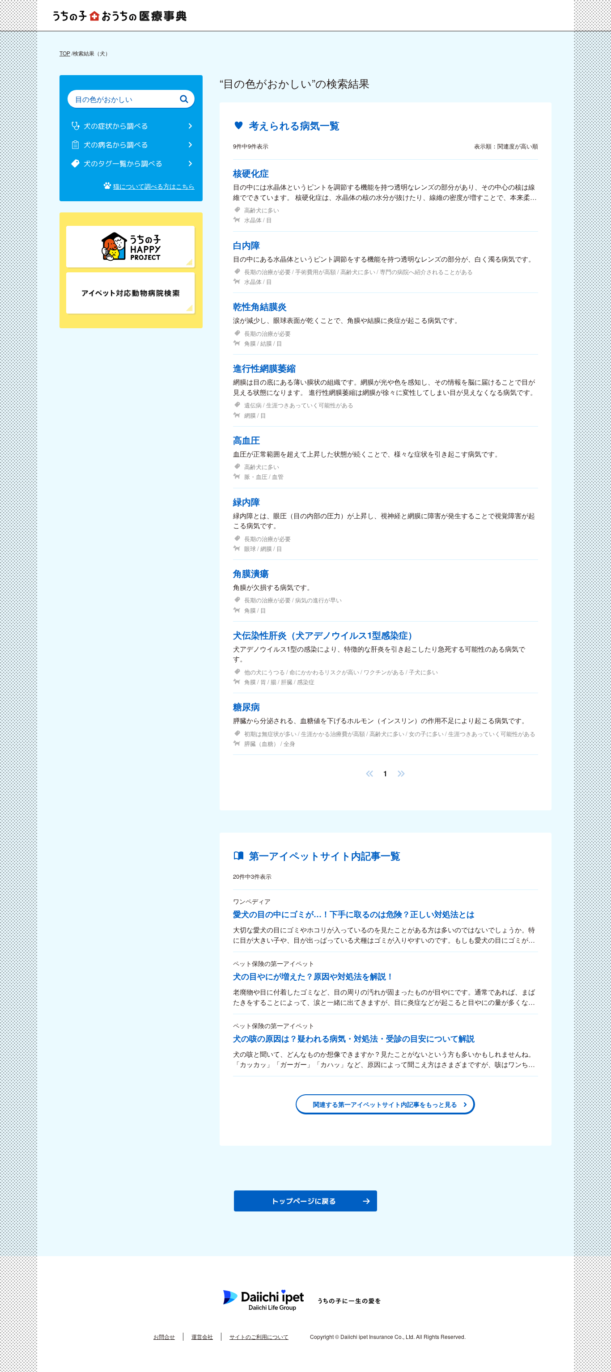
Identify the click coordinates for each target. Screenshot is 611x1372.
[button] (369, 773)
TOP (64, 53)
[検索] (183, 98)
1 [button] (385, 773)
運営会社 (202, 1336)
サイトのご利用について (259, 1336)
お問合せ (164, 1336)
